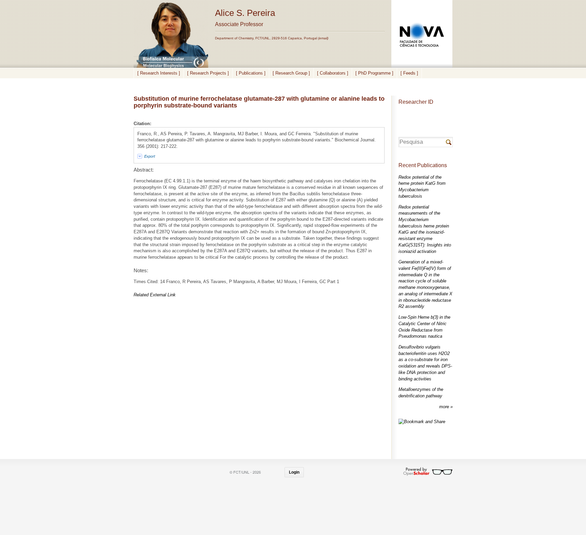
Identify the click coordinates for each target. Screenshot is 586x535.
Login (294, 472)
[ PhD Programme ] (374, 73)
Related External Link (155, 294)
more (444, 406)
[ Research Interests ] (158, 73)
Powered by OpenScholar (427, 471)
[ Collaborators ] (332, 73)
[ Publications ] (251, 73)
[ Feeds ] (409, 73)
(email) (323, 38)
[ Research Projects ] (208, 73)
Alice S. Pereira (245, 13)
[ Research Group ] (291, 73)
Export (149, 156)
